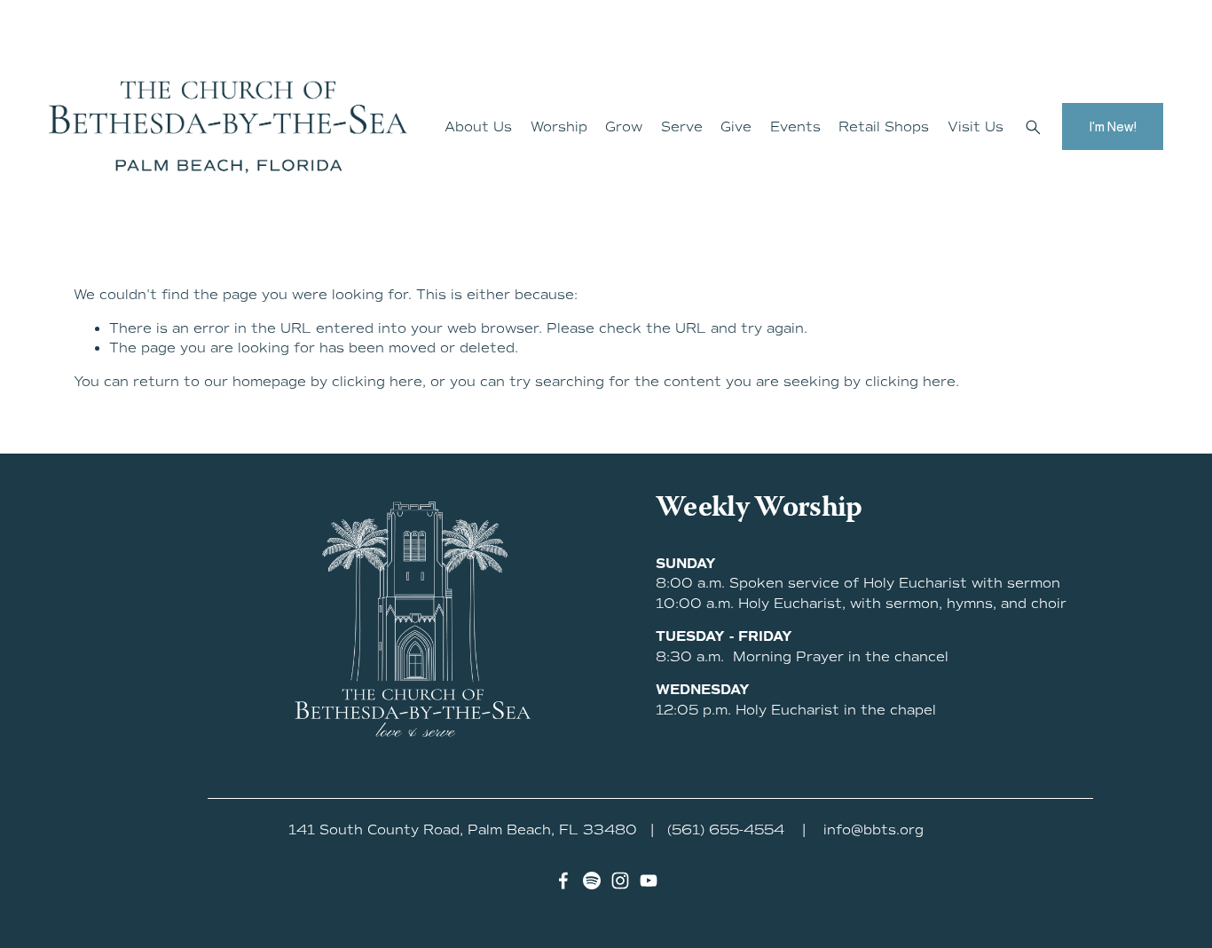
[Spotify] (592, 880)
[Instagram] (620, 880)
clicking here (377, 382)
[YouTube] (648, 880)
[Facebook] (563, 880)
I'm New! (1113, 126)
